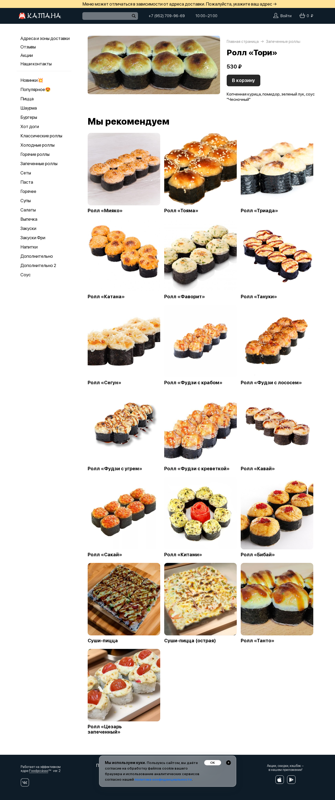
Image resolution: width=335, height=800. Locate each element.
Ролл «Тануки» (259, 296)
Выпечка (28, 219)
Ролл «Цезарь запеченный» (105, 729)
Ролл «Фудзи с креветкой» (197, 468)
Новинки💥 (31, 80)
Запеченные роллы (38, 163)
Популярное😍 (35, 89)
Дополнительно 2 (38, 265)
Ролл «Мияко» (105, 210)
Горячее (28, 191)
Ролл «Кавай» (258, 468)
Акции (26, 55)
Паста (26, 182)
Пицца (27, 98)
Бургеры (28, 117)
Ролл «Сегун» (104, 382)
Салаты (28, 210)
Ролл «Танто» (257, 640)
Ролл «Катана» (106, 296)
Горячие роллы (35, 154)
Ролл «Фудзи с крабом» (193, 382)
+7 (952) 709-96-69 (167, 15)
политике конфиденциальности (163, 779)
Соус (25, 274)
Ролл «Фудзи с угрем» (115, 468)
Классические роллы (41, 135)
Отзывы (28, 46)
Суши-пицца (103, 640)
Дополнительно (36, 256)
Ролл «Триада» (259, 210)
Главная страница (243, 41)
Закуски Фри (32, 237)
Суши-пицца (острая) (190, 640)
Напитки (29, 247)
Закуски (28, 228)
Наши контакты (36, 63)
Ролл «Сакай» (105, 554)
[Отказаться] (228, 763)
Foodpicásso (38, 771)
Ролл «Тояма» (181, 210)
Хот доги (29, 126)
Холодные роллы (37, 145)
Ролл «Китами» (183, 554)
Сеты (25, 172)
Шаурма (28, 108)
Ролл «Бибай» (258, 554)
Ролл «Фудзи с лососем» (271, 382)
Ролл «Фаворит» (184, 296)
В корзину (243, 80)
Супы (25, 200)
